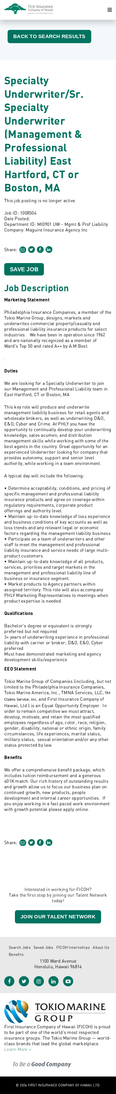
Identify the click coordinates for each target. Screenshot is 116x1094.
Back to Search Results (49, 36)
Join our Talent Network (58, 916)
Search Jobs (20, 947)
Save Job (24, 269)
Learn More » (17, 1049)
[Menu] (110, 10)
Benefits (16, 954)
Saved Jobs (43, 947)
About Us (101, 947)
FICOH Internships (73, 947)
